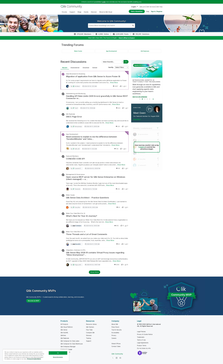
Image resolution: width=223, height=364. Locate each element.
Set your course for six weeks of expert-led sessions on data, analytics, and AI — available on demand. (144, 88)
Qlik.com (142, 7)
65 (119, 244)
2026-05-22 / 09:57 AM (93, 264)
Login (104, 2)
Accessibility (115, 332)
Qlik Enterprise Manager (68, 346)
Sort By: (111, 67)
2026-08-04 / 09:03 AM (92, 225)
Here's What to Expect (127, 38)
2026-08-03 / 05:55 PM (93, 168)
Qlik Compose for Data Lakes (70, 341)
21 (127, 225)
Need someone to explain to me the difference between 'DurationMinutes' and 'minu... (91, 138)
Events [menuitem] (86, 12)
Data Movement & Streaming (75, 74)
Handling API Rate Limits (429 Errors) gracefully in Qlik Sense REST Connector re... (97, 97)
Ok (58, 353)
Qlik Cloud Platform (67, 327)
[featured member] (157, 107)
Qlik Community (117, 354)
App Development (111, 51)
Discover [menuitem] (94, 12)
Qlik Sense (64, 330)
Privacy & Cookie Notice (145, 334)
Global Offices (116, 343)
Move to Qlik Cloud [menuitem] (105, 12)
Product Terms (141, 345)
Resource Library (91, 324)
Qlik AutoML (64, 332)
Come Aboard (137, 94)
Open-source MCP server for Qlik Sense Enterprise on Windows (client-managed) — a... (95, 178)
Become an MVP (33, 301)
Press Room (115, 327)
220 (119, 126)
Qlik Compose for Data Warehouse (72, 344)
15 (127, 264)
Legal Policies (141, 331)
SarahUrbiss (79, 244)
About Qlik (115, 324)
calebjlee (78, 225)
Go (126, 62)
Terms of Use (141, 340)
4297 (116, 86)
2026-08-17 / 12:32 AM (90, 149)
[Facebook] (120, 358)
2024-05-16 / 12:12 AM (90, 86)
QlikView (63, 335)
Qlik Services (151, 7)
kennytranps (78, 126)
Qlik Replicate (145, 51)
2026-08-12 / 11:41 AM (91, 189)
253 (119, 189)
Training (88, 338)
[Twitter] (113, 358)
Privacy (114, 335)
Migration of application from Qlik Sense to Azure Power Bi (93, 76)
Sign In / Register (156, 11)
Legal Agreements (142, 343)
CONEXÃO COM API (75, 159)
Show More (114, 82)
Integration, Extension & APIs (75, 250)
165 (119, 168)
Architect (77, 86)
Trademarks (140, 337)
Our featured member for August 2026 (146, 114)
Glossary (89, 335)
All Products (64, 324)
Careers (114, 338)
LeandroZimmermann (81, 168)
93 (119, 207)
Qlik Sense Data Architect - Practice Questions (87, 197)
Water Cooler (78, 51)
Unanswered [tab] (75, 67)
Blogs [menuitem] (79, 12)
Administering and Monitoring (75, 93)
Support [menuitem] (72, 12)
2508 (117, 264)
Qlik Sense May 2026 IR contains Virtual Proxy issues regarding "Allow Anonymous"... (95, 253)
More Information (58, 357)
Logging (142, 145)
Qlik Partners (90, 327)
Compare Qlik (90, 332)
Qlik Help (159, 7)
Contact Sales (116, 346)
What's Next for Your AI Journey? (81, 216)
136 (117, 149)
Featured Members (72, 156)
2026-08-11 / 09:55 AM (92, 126)
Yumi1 (76, 108)
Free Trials (89, 330)
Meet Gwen (139, 110)
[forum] (63, 74)
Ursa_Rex (77, 207)
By (75, 86)
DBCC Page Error (74, 117)
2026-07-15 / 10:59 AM (88, 108)
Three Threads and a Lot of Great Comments (86, 234)
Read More (137, 117)
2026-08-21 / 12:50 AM (93, 244)
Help (147, 11)
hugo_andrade (79, 264)
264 (119, 108)
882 (117, 225)
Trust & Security (117, 330)
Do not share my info (144, 348)
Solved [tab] (94, 67)
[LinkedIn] (116, 358)
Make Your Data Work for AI (75, 213)
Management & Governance (75, 174)
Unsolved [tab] (86, 67)
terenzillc (77, 189)
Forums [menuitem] (64, 12)
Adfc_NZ (77, 149)
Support (88, 341)
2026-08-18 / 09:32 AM (91, 207)
